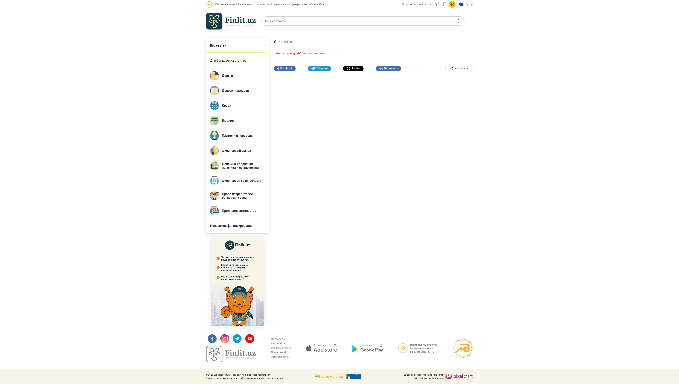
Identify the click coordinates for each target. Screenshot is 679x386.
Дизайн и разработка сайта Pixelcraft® (423, 375)
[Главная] (275, 42)
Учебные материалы (433, 37)
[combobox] (468, 4)
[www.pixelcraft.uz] (459, 376)
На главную (278, 339)
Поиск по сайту (280, 352)
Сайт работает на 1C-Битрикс (428, 378)
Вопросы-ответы (281, 347)
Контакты (425, 4)
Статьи (286, 42)
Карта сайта (278, 343)
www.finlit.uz (263, 378)
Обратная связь (280, 356)
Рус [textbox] (467, 4)
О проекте (408, 4)
